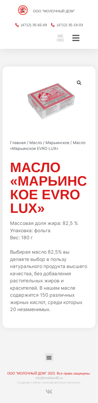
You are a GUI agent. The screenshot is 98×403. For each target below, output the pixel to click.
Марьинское (57, 142)
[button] (79, 82)
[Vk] (49, 391)
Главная (18, 142)
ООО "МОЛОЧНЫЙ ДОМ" (54, 11)
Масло (35, 142)
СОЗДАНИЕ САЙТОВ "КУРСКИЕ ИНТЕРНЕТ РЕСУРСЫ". (49, 383)
